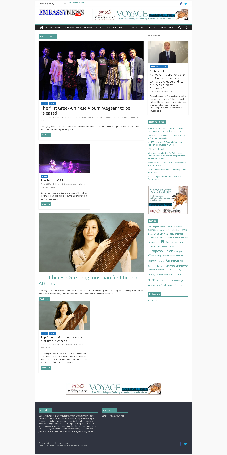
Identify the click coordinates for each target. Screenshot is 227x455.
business (152, 229)
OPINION (151, 27)
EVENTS (110, 27)
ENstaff (57, 117)
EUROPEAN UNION (73, 27)
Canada (160, 230)
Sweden (176, 280)
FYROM (180, 255)
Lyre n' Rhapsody (120, 117)
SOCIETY (100, 27)
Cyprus (150, 234)
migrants (160, 265)
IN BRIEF (162, 27)
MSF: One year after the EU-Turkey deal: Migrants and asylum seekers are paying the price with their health (166, 156)
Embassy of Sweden (171, 237)
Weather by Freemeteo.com (155, 35)
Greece (172, 260)
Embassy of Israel (174, 233)
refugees (161, 280)
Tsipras (158, 285)
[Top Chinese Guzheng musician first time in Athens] (91, 215)
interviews (154, 66)
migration (172, 265)
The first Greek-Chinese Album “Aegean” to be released (85, 110)
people (164, 66)
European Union (160, 250)
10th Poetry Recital (76, 4)
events (52, 103)
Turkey (165, 285)
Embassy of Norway (155, 237)
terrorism (152, 285)
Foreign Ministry (163, 255)
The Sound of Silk (53, 180)
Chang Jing (77, 117)
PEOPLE (122, 27)
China (84, 117)
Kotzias (151, 266)
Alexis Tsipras (153, 227)
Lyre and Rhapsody (106, 117)
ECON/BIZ (88, 27)
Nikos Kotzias (168, 270)
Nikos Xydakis (180, 270)
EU (163, 241)
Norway (151, 274)
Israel (182, 260)
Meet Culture (133, 117)
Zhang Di (44, 121)
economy (159, 233)
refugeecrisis (162, 274)
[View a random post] (185, 27)
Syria (182, 280)
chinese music (93, 117)
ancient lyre (68, 117)
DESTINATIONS (137, 27)
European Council (168, 247)
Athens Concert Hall (167, 227)
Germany (152, 260)
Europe (169, 242)
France (174, 255)
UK (170, 285)
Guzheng (76, 184)
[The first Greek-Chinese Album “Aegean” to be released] (91, 42)
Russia (170, 281)
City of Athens (174, 230)
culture (44, 103)
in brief (44, 176)
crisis (184, 229)
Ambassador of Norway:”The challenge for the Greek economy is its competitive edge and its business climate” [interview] (168, 79)
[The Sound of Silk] (64, 145)
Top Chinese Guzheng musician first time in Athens (89, 280)
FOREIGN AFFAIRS (53, 27)
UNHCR (177, 285)
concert (81, 344)
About (172, 27)
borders (179, 226)
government (161, 261)
